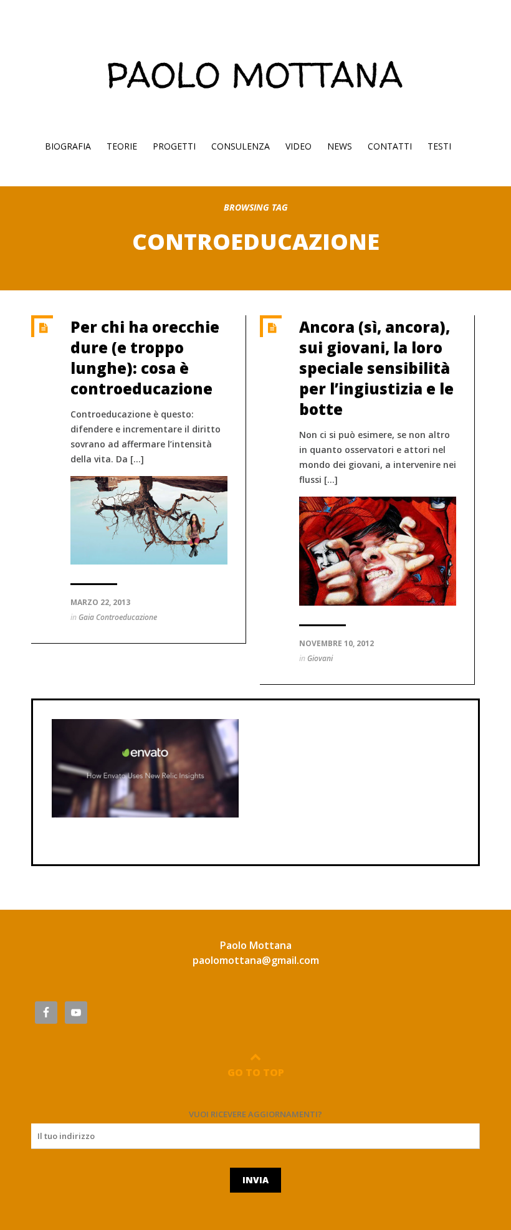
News (339, 146)
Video (298, 146)
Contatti (390, 146)
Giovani (320, 658)
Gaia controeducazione (118, 617)
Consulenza (240, 146)
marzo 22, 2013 (100, 602)
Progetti (174, 146)
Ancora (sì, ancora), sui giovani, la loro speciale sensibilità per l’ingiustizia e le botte (376, 368)
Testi (439, 146)
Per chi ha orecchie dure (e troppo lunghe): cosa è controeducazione (144, 358)
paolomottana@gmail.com (256, 960)
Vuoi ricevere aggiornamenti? (255, 1114)
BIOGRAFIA (68, 146)
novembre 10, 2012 (336, 643)
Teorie (122, 146)
